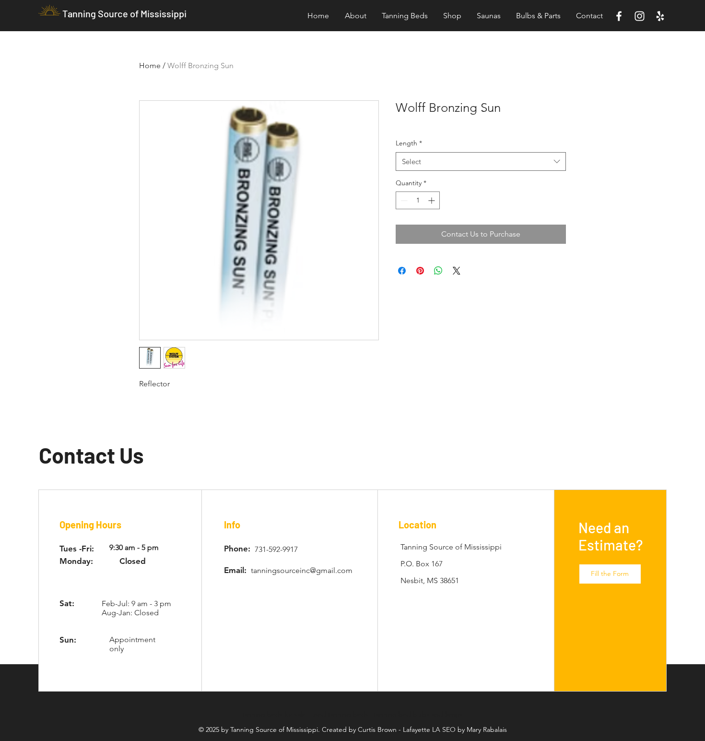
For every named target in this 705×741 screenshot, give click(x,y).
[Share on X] (456, 270)
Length (409, 143)
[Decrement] (403, 200)
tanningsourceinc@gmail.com (301, 570)
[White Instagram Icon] (639, 16)
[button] (610, 574)
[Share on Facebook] (402, 270)
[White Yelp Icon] (660, 16)
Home (150, 65)
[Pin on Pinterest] (420, 270)
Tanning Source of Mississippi (124, 13)
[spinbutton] (417, 200)
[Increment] (432, 200)
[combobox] (481, 161)
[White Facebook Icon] (618, 16)
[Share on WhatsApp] (438, 270)
